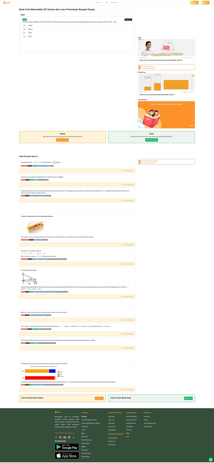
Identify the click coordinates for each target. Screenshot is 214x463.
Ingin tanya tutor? (145, 66)
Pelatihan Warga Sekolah (89, 420)
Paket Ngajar (85, 443)
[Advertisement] (77, 43)
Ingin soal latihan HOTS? (147, 160)
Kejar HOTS (112, 426)
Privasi (146, 420)
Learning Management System (91, 423)
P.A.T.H (84, 430)
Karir (127, 436)
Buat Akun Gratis (62, 140)
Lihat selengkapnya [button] (127, 170)
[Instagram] (56, 437)
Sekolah (84, 416)
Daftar (205, 3)
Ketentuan (147, 416)
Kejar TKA (111, 420)
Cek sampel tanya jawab (147, 68)
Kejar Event (111, 441)
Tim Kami (129, 430)
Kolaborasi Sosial (131, 420)
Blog (106, 2)
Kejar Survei (112, 444)
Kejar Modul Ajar (86, 440)
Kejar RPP (85, 436)
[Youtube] (64, 437)
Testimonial (114, 2)
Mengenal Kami (130, 423)
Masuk (194, 3)
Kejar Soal (188, 398)
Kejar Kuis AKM (86, 453)
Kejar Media (111, 430)
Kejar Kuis (99, 398)
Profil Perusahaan (131, 416)
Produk (98, 2)
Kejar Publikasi (112, 438)
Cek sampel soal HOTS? (147, 163)
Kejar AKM (111, 423)
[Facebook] (60, 437)
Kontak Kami (148, 426)
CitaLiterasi (85, 426)
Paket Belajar (86, 456)
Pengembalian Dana (150, 423)
